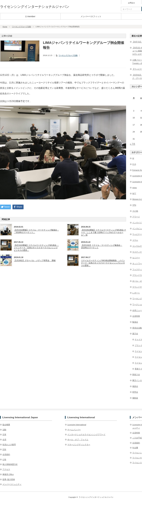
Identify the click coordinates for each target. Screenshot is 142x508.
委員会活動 (137, 328)
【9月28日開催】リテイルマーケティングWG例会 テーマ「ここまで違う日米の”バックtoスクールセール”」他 (103, 232)
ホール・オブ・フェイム (77, 439)
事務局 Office (8, 474)
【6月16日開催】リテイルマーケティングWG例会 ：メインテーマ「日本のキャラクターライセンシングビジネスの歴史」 (36, 247)
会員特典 (136, 316)
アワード (136, 217)
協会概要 (6, 425)
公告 (4, 459)
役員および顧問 (9, 445)
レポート (136, 293)
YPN (134, 205)
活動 (4, 430)
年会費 (135, 448)
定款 (4, 449)
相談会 (135, 386)
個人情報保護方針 (10, 464)
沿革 (4, 434)
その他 (135, 211)
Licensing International (76, 425)
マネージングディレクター (78, 445)
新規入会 (136, 374)
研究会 (135, 392)
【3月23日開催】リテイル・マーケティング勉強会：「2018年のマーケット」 (36, 231)
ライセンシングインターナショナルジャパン (34, 6)
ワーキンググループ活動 (21, 27)
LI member (30, 16)
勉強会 (135, 322)
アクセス (6, 469)
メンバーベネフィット (91, 16)
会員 (4, 439)
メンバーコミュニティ (11, 484)
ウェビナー (137, 234)
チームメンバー (74, 430)
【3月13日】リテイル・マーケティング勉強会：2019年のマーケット (101, 246)
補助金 (135, 398)
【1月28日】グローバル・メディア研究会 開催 (35, 260)
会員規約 (6, 454)
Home (5, 27)
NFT (134, 193)
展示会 (135, 334)
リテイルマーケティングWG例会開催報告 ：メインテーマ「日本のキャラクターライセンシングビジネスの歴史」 (103, 262)
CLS (134, 164)
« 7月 (132, 144)
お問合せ (131, 3)
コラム (135, 240)
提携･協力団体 (8, 479)
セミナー (136, 258)
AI (133, 158)
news (134, 188)
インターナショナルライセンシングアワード (86, 434)
